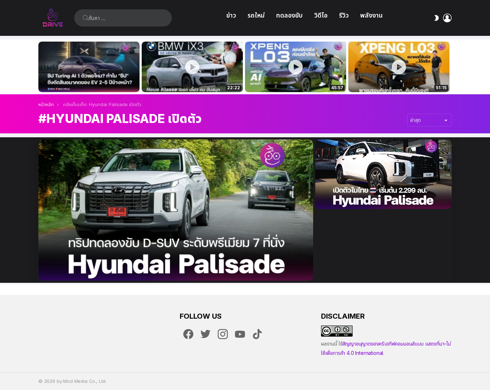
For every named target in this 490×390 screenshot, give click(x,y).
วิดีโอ (321, 15)
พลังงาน (371, 15)
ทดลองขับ (289, 15)
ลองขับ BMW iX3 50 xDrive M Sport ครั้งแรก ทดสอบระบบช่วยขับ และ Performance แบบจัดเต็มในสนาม (187, 79)
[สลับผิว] (436, 18)
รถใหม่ (256, 15)
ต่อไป (448, 66)
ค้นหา (85, 18)
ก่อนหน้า (42, 66)
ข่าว (231, 15)
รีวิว (344, 15)
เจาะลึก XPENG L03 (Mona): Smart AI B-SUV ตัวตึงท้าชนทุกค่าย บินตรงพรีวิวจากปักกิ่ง (399, 79)
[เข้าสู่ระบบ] (447, 18)
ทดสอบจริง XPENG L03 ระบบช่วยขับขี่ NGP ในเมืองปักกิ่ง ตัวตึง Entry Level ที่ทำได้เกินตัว (292, 79)
